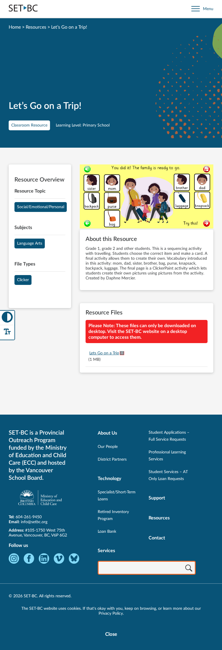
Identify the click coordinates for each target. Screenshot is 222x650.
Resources (36, 27)
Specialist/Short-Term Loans (117, 495)
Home (15, 27)
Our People (108, 447)
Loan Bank (107, 532)
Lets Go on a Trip (104, 353)
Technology (109, 478)
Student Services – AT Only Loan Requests (168, 475)
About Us (107, 433)
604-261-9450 (29, 517)
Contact (157, 538)
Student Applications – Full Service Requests (169, 436)
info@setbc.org (34, 522)
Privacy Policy (111, 613)
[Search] (189, 568)
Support (157, 498)
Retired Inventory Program (113, 515)
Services (106, 550)
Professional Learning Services (167, 455)
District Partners (112, 459)
